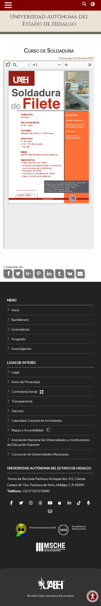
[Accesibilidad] (92, 596)
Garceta (17, 411)
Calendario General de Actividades (37, 420)
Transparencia (22, 401)
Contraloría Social (25, 391)
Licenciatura (20, 329)
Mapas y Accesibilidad (27, 430)
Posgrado (19, 339)
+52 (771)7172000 (35, 491)
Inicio (15, 310)
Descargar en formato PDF (76, 58)
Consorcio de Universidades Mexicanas (40, 454)
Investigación (21, 349)
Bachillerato (20, 320)
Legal (15, 372)
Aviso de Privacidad (26, 382)
